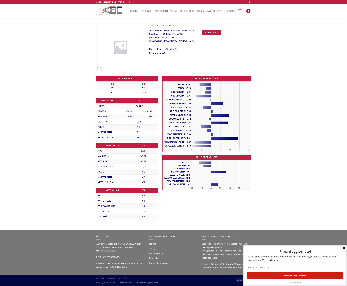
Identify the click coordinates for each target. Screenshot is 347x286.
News (208, 11)
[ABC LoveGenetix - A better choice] (109, 10)
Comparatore (187, 11)
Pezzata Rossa (156, 253)
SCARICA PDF (212, 32)
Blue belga (154, 258)
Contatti (217, 11)
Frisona (152, 243)
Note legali (122, 278)
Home (152, 25)
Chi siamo (100, 278)
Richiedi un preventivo (166, 11)
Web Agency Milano (151, 282)
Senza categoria (165, 25)
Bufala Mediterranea (158, 263)
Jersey (152, 248)
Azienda (200, 11)
